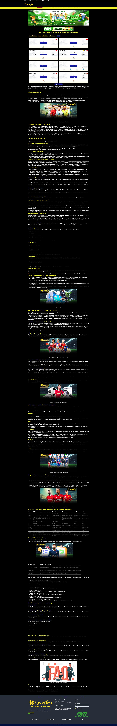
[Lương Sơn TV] (28, 4)
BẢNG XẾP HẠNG (46, 7)
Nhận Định (73, 7)
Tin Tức (78, 7)
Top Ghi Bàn (68, 7)
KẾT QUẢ (62, 7)
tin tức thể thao (81, 449)
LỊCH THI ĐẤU (53, 7)
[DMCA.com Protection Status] (40, 713)
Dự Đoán (58, 7)
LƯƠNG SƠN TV (39, 7)
